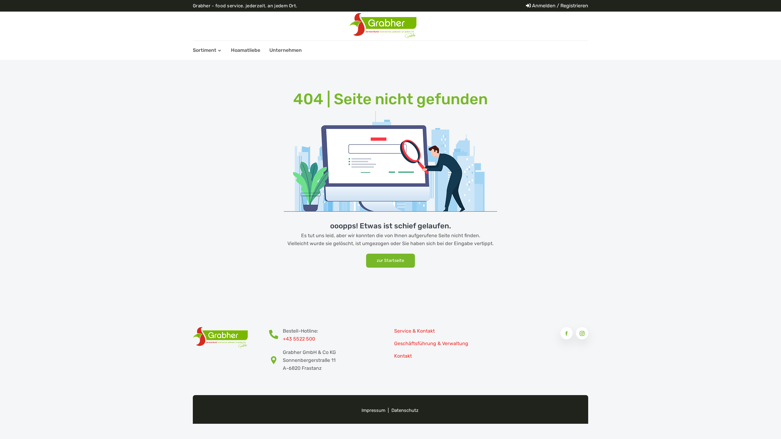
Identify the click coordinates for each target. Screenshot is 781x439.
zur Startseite (390, 260)
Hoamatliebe (245, 50)
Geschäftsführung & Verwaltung (431, 343)
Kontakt (403, 356)
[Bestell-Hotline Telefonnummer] (276, 335)
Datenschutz (405, 410)
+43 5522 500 (299, 339)
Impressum (373, 410)
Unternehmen (285, 50)
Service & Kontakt (414, 331)
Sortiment (204, 50)
